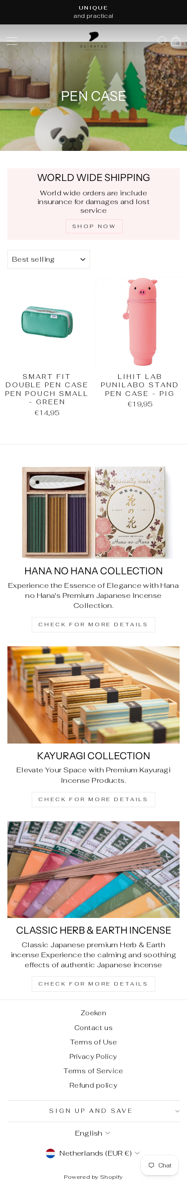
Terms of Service (93, 1071)
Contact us (93, 1028)
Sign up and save (91, 1111)
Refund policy (93, 1085)
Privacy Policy (93, 1056)
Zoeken (93, 1013)
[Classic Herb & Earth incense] (93, 869)
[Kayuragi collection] (93, 695)
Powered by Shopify (93, 1177)
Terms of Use (93, 1042)
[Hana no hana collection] (93, 510)
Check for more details (93, 624)
